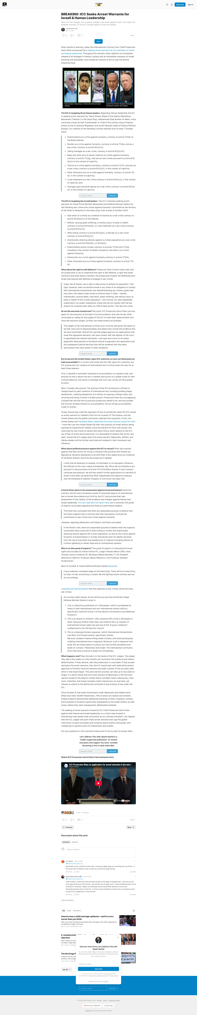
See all (65, 969)
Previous (69, 827)
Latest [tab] (69, 911)
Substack (88, 1011)
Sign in (190, 4)
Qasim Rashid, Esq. (72, 28)
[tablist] (70, 842)
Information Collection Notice (98, 976)
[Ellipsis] (134, 861)
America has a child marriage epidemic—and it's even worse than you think (87, 917)
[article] (98, 922)
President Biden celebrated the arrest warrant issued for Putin (106, 421)
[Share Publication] (172, 4)
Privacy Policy (114, 976)
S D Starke (69, 861)
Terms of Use (108, 974)
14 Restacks (85, 813)
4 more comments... (67, 900)
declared (113, 566)
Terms (105, 1000)
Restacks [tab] (75, 842)
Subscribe (180, 4)
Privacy (99, 1000)
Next (129, 827)
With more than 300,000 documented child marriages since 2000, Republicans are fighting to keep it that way (89, 923)
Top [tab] (63, 911)
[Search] (167, 4)
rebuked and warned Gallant (75, 589)
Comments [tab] (66, 842)
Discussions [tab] (77, 911)
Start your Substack (93, 1005)
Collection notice (114, 1000)
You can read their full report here (93, 502)
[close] (118, 937)
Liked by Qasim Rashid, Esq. (75, 863)
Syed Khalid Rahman (73, 876)
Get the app (108, 1005)
